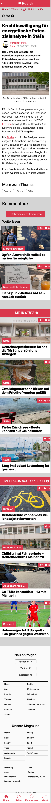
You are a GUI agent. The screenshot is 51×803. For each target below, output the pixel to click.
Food (29, 743)
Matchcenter (33, 689)
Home (5, 9)
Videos (7, 699)
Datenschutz (10, 776)
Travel (30, 748)
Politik (30, 684)
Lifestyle (8, 709)
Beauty (7, 758)
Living (30, 732)
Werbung (8, 767)
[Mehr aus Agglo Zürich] (25, 481)
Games (7, 704)
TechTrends (32, 753)
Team (30, 767)
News (7, 684)
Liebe (6, 738)
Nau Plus (31, 699)
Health (7, 732)
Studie (10, 137)
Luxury (30, 738)
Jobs (6, 772)
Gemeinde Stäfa (18, 42)
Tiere (6, 748)
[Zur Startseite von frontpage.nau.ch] (25, 3)
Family (7, 743)
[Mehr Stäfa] (25, 313)
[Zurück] (1, 3)
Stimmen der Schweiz (37, 704)
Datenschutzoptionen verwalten (14, 781)
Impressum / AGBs (36, 776)
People (7, 694)
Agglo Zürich (27, 9)
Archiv (7, 714)
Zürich (14, 9)
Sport (7, 689)
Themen (31, 709)
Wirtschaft (32, 694)
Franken (7, 124)
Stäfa (40, 9)
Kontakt (31, 772)
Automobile (9, 753)
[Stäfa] (25, 16)
